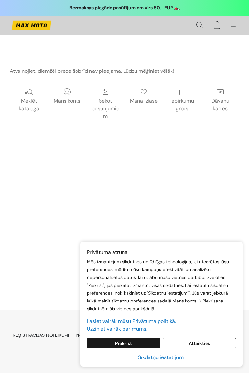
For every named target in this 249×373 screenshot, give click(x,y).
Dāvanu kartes (220, 104)
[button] (31, 25)
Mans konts (67, 100)
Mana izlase (144, 100)
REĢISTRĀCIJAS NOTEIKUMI (41, 335)
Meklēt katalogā (29, 104)
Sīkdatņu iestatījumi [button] (161, 357)
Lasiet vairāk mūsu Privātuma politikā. (131, 321)
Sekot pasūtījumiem (105, 108)
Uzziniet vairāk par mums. (117, 328)
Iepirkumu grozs (182, 104)
